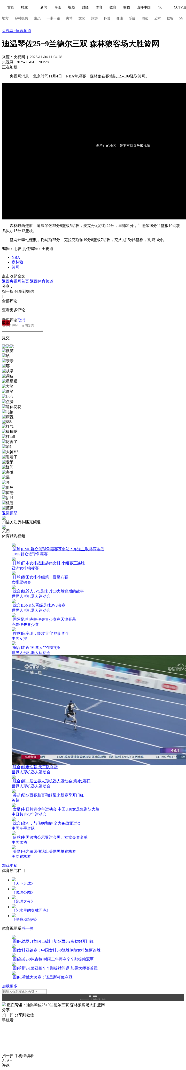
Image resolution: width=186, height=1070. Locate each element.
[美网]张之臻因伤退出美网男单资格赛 (44, 851)
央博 (69, 18)
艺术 (157, 18)
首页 (10, 7)
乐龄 (132, 18)
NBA (16, 257)
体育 (99, 7)
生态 (37, 18)
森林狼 (17, 262)
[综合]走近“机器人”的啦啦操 (36, 647)
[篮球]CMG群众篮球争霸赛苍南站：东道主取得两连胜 (58, 549)
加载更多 (9, 865)
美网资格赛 (21, 856)
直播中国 (144, 7)
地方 (5, 18)
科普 (107, 18)
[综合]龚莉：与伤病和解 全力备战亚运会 (46, 823)
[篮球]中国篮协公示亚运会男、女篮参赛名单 (50, 837)
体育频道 (23, 31)
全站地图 (95, 995)
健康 (119, 18)
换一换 (28, 928)
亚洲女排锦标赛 (25, 568)
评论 (57, 7)
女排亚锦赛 (21, 582)
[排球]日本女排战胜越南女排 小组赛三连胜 (48, 563)
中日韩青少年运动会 (29, 814)
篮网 (15, 267)
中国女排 (19, 638)
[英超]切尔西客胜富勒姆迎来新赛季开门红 (48, 795)
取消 (21, 320)
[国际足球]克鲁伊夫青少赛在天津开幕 (44, 619)
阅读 (144, 18)
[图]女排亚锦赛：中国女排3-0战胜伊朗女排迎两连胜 (56, 950)
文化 (81, 18)
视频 (71, 7)
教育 (112, 7)
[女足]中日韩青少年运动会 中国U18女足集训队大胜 (55, 809)
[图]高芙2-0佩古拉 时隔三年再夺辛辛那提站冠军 (53, 959)
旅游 (94, 18)
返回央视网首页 (15, 281)
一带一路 (53, 18)
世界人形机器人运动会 (31, 596)
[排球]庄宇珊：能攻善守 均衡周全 (40, 633)
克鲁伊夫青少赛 (25, 624)
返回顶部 (9, 513)
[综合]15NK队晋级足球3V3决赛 (38, 605)
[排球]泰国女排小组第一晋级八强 (40, 577)
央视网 (8, 31)
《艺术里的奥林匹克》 (31, 910)
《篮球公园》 (23, 892)
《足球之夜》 (23, 901)
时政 (24, 7)
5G (181, 18)
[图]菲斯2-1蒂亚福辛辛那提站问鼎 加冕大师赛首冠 (55, 968)
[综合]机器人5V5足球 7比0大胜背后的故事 (48, 591)
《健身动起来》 (25, 919)
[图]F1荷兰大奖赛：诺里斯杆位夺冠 (42, 977)
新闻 (43, 7)
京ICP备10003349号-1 (84, 999)
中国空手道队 (23, 828)
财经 (85, 7)
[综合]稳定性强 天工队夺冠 (35, 767)
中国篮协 (19, 842)
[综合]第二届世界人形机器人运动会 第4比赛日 (51, 781)
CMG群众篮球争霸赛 (30, 554)
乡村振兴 (21, 18)
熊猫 (126, 7)
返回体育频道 (41, 281)
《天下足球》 (23, 883)
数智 (170, 18)
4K (160, 7)
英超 (15, 800)
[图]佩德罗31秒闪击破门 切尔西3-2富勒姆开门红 (53, 941)
